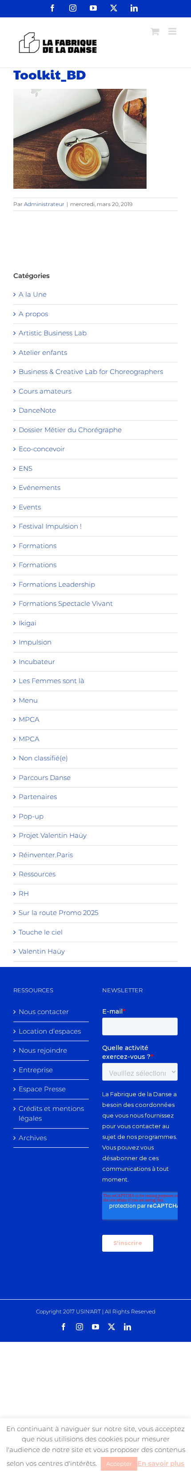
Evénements (39, 487)
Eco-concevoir (42, 449)
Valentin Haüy (42, 951)
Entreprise (36, 1070)
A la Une (33, 294)
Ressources (37, 874)
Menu (28, 700)
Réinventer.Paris (46, 855)
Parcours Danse (45, 777)
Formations (37, 545)
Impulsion (35, 642)
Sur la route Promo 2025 (58, 912)
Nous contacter (44, 1011)
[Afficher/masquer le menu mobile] (173, 31)
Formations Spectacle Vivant (66, 603)
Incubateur (37, 661)
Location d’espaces (50, 1031)
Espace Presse (42, 1089)
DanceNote (37, 410)
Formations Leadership (57, 584)
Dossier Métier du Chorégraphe (70, 430)
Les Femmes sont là (51, 680)
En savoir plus (160, 1463)
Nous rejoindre (43, 1050)
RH (24, 893)
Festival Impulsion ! (50, 526)
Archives (33, 1138)
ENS (25, 468)
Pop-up (31, 816)
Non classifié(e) (43, 758)
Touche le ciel (41, 932)
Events (30, 507)
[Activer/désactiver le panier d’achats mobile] (155, 31)
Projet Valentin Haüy (53, 835)
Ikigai (27, 623)
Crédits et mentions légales (51, 1113)
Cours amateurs (45, 391)
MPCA (29, 719)
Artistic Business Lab (53, 333)
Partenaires (38, 796)
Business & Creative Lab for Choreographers (91, 371)
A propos (33, 314)
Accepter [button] (119, 1463)
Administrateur (44, 204)
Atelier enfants (43, 352)
